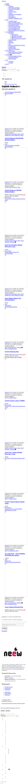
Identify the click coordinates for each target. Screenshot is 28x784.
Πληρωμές (7, 694)
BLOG (7, 64)
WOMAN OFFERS (13, 57)
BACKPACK (14, 34)
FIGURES (11, 61)
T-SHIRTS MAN (12, 21)
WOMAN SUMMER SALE (15, 18)
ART (6, 60)
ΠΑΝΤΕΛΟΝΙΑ (12, 11)
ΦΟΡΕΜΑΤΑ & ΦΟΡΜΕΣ (14, 14)
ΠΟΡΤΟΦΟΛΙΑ (12, 40)
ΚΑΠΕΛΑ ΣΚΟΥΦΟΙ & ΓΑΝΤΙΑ (16, 45)
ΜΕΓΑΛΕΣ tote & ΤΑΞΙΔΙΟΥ (18, 38)
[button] (4, 67)
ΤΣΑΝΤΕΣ (11, 33)
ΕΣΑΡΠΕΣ (11, 42)
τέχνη (20, 665)
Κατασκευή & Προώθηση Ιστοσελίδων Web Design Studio (13, 703)
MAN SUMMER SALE (14, 29)
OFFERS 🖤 (8, 54)
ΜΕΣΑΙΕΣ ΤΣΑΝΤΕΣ (16, 36)
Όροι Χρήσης (8, 693)
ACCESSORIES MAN (14, 28)
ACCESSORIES (9, 32)
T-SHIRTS (11, 6)
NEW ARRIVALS (9, 50)
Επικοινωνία (8, 688)
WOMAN (7, 5)
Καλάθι (2, 710)
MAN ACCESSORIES (14, 49)
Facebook (4, 631)
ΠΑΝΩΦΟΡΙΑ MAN (13, 25)
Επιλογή (7, 128)
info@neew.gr (10, 677)
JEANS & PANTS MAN (14, 26)
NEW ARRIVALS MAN (14, 53)
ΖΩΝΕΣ (10, 41)
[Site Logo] (4, 1)
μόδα (10, 665)
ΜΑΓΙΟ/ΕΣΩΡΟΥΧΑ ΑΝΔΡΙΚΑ (16, 30)
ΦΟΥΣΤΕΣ (11, 15)
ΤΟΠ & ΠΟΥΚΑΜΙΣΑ (14, 9)
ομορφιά (14, 665)
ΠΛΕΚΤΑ (10, 10)
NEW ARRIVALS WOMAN (15, 52)
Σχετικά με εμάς (8, 687)
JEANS (10, 13)
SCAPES (10, 62)
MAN (6, 19)
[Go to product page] (15, 110)
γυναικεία (18, 666)
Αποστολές (7, 689)
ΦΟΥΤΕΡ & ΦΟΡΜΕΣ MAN (15, 24)
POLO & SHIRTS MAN (14, 22)
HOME (7, 3)
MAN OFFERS (12, 58)
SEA (9, 44)
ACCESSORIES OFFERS (14, 56)
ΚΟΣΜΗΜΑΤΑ (12, 48)
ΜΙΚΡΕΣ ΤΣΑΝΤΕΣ (16, 37)
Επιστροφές (7, 692)
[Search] (19, 70)
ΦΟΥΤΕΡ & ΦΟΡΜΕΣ (14, 7)
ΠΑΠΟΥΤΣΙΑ (12, 46)
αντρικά (12, 666)
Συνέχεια (8, 710)
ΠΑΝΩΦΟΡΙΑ (12, 17)
